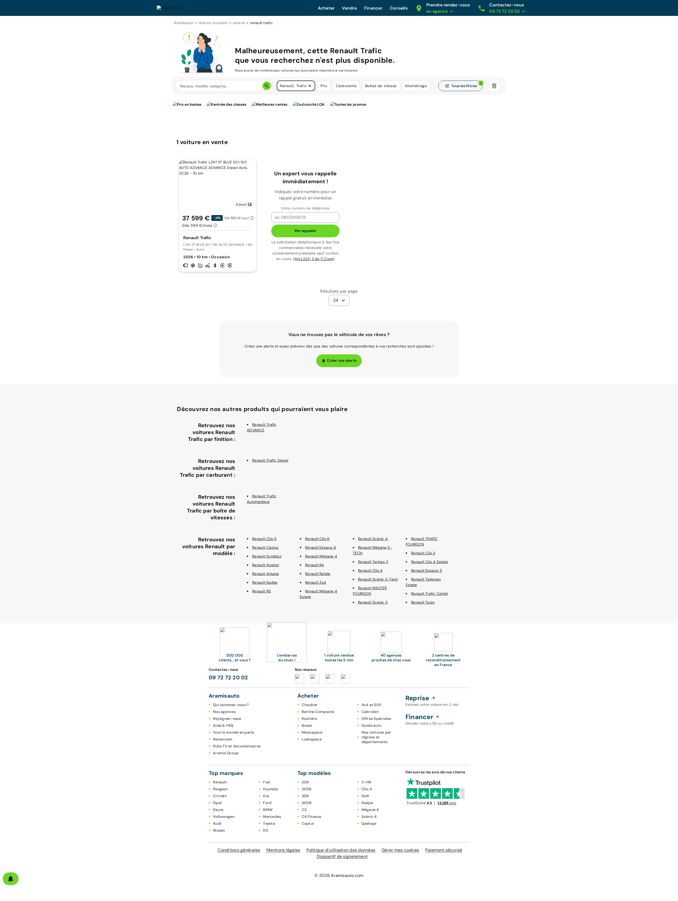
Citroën (220, 795)
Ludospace (312, 739)
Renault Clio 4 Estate (429, 561)
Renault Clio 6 (317, 538)
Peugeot (220, 789)
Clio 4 (367, 789)
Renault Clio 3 (423, 553)
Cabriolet (370, 711)
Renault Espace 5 (426, 570)
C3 (304, 809)
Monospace (312, 732)
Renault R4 (314, 565)
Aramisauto (184, 22)
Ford (267, 802)
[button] (310, 86)
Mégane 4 (370, 809)
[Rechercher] (266, 86)
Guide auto (372, 725)
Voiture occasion (213, 22)
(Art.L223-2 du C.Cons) (314, 258)
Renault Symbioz (266, 556)
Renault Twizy (423, 602)
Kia (266, 795)
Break (307, 725)
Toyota (269, 823)
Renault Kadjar (265, 582)
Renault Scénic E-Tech (378, 579)
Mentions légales (283, 850)
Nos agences (224, 711)
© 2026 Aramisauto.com (338, 875)
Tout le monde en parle (233, 732)
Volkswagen (224, 816)
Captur (308, 823)
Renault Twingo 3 (373, 561)
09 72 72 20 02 (228, 677)
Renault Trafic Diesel (270, 460)
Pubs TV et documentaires (237, 746)
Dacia (218, 809)
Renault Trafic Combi (429, 593)
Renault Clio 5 (264, 538)
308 (305, 795)
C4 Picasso (312, 816)
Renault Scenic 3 (372, 602)
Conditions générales (239, 850)
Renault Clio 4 (370, 570)
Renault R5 (261, 591)
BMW (268, 809)
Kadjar (368, 802)
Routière (309, 718)
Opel (217, 802)
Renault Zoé (315, 582)
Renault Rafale (318, 573)
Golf (365, 795)
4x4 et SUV (372, 704)
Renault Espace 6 (320, 547)
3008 (307, 802)
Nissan (219, 830)
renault (239, 22)
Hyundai (270, 789)
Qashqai (369, 823)
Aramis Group (225, 753)
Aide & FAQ (223, 725)
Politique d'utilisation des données (340, 850)
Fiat (266, 782)
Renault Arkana (265, 573)
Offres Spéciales (376, 718)
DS (265, 830)
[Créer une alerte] (11, 878)
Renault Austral (265, 565)
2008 (307, 789)
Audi (217, 823)
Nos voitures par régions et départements (376, 737)
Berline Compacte (318, 711)
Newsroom (222, 739)
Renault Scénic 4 (373, 538)
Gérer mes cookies (400, 850)
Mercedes (272, 816)
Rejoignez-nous (227, 718)
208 (305, 782)
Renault (220, 782)
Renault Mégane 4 (321, 556)
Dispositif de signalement (342, 856)
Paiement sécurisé (443, 850)
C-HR (367, 782)
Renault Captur (265, 547)
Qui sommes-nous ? (231, 704)
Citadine (309, 704)
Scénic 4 (369, 816)
